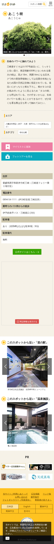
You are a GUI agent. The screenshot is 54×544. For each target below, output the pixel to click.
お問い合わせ (21, 496)
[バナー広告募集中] (13, 466)
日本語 (10, 506)
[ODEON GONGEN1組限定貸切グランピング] (40, 466)
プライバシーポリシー (26, 530)
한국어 (27, 511)
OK (7, 538)
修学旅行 (35, 496)
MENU (50, 5)
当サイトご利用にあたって (15, 493)
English (27, 506)
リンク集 (47, 493)
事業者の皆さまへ (43, 499)
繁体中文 (44, 506)
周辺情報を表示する (28, 321)
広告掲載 (35, 493)
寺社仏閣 (23, 132)
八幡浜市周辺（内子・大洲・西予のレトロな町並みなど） (27, 125)
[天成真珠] (40, 476)
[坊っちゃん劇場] (13, 476)
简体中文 (10, 511)
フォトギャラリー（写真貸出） (17, 499)
